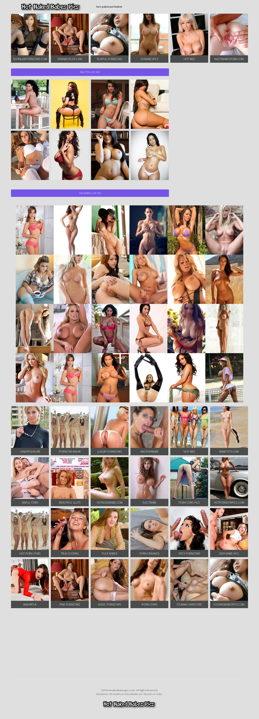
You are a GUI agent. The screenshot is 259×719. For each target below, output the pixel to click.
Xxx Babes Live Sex (90, 193)
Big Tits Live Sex (90, 72)
